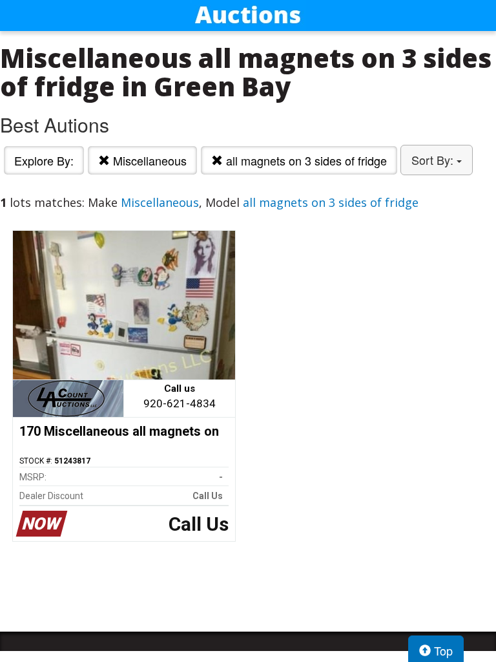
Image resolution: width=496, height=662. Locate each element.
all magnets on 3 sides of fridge (305, 160)
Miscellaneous (148, 160)
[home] (248, 15)
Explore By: (44, 160)
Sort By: (434, 159)
